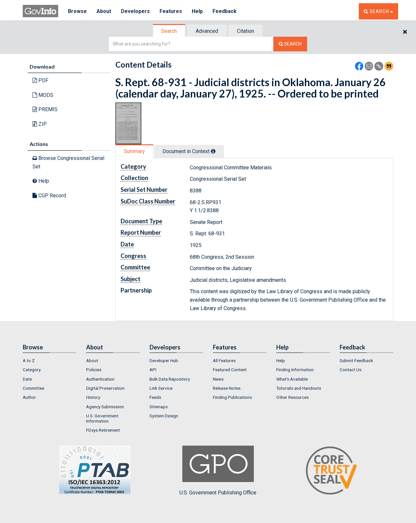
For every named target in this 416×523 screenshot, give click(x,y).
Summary (134, 151)
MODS (45, 95)
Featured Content (230, 369)
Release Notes (226, 388)
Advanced (207, 31)
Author (29, 397)
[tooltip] (213, 151)
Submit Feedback (356, 360)
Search (169, 31)
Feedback (225, 11)
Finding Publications (232, 397)
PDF (42, 80)
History (93, 397)
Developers (135, 11)
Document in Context (186, 151)
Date (27, 379)
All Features (224, 360)
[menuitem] (49, 360)
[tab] (169, 31)
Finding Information (295, 369)
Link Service (161, 388)
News (218, 379)
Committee (33, 388)
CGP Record (51, 195)
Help (197, 11)
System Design (164, 415)
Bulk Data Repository (170, 379)
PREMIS (47, 109)
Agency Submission (105, 406)
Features (171, 11)
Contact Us (350, 369)
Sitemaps (159, 406)
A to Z (29, 360)
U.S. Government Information (102, 418)
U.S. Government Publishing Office (217, 493)
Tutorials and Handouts (298, 388)
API (153, 369)
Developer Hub (164, 360)
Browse (77, 11)
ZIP (42, 124)
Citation (245, 31)
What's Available (292, 379)
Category (32, 369)
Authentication (100, 379)
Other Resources (292, 397)
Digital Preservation (105, 388)
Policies (93, 369)
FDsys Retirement (103, 430)
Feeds (155, 397)
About (104, 11)
